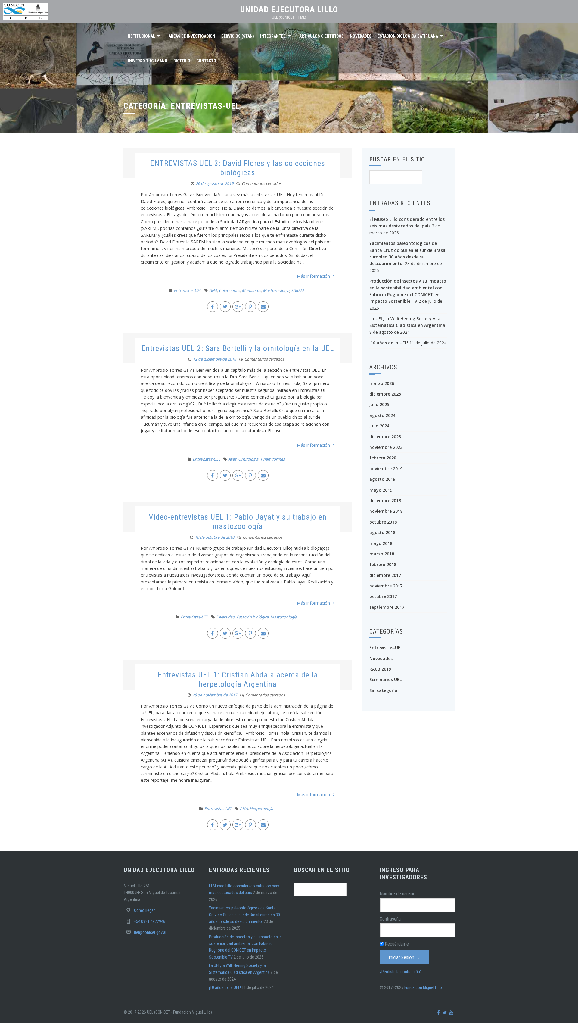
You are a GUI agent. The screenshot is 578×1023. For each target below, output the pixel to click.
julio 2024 (379, 426)
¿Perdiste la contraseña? (401, 971)
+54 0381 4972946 (149, 921)
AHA (213, 290)
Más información (313, 276)
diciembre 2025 (385, 394)
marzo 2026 (381, 383)
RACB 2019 (380, 669)
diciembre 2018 (385, 500)
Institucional (140, 36)
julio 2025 (379, 404)
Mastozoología (276, 290)
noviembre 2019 (385, 468)
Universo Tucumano (146, 60)
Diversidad (225, 617)
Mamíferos (251, 290)
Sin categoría (383, 690)
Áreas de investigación (192, 36)
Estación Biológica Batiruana (408, 36)
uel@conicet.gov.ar (150, 932)
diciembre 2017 (385, 575)
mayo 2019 (380, 490)
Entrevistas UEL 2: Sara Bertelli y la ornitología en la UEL (237, 348)
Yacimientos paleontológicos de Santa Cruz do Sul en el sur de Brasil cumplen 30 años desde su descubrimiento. (244, 915)
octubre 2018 (383, 522)
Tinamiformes (272, 459)
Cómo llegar (144, 910)
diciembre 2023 (385, 437)
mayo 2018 (380, 543)
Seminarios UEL (385, 679)
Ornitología (248, 459)
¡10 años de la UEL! (388, 343)
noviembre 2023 (385, 447)
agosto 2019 (382, 479)
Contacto (206, 60)
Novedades (360, 36)
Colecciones (229, 290)
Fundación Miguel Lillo (423, 987)
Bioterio (181, 60)
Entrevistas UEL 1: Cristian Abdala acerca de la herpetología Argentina (238, 679)
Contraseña (390, 919)
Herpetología (261, 808)
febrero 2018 (382, 564)
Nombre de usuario (397, 893)
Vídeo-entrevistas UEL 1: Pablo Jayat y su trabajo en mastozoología (238, 521)
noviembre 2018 (385, 511)
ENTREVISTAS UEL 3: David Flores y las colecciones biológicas (237, 168)
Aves (232, 459)
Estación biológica (253, 617)
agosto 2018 (382, 532)
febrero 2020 (382, 458)
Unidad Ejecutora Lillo (289, 9)
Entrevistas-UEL (187, 290)
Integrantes (273, 36)
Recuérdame (396, 944)
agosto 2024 (382, 415)
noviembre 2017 (385, 586)
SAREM (297, 290)
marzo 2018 (381, 554)
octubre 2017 (383, 596)
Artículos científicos (321, 36)
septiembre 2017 (386, 607)
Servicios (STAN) (237, 36)
